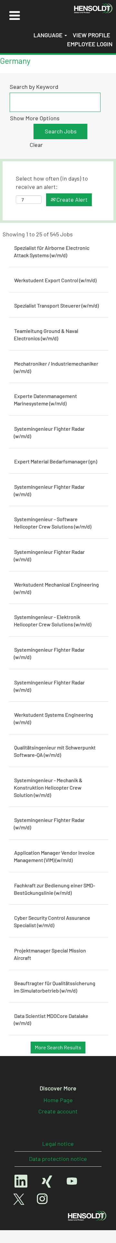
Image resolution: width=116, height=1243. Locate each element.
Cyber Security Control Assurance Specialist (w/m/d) (52, 921)
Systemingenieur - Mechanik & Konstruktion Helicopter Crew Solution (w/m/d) (48, 787)
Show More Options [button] (35, 118)
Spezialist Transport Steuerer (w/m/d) (56, 305)
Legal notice (58, 1143)
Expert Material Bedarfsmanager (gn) (55, 461)
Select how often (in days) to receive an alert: (52, 182)
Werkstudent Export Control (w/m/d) (55, 280)
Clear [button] (36, 144)
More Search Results (58, 1047)
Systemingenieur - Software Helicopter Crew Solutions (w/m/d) (52, 522)
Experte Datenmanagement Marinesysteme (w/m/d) (45, 399)
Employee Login (89, 43)
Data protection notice (58, 1158)
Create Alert (71, 199)
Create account (58, 1111)
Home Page (58, 1100)
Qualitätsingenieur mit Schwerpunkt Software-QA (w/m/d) (55, 751)
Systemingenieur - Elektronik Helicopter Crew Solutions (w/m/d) (52, 620)
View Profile (91, 34)
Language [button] (49, 34)
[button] (14, 15)
